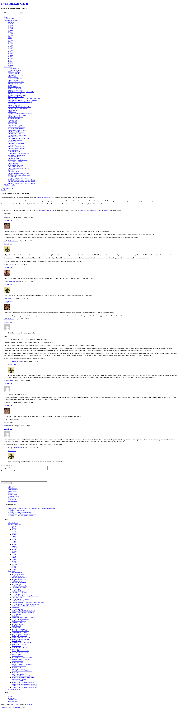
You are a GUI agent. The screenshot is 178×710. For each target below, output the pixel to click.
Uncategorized (12, 501)
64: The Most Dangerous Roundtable (23, 677)
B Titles (14, 529)
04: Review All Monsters (19, 577)
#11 (9, 447)
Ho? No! (3, 190)
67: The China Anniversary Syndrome (23, 682)
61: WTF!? (15, 672)
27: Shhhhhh (15, 616)
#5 (5, 298)
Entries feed (11, 698)
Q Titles (14, 554)
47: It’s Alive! (16, 649)
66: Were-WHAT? (17, 681)
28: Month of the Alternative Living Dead (24, 617)
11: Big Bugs (16, 589)
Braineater (11, 319)
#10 (5, 425)
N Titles (14, 549)
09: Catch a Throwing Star (19, 586)
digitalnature (14, 704)
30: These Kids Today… (19, 621)
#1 (5, 217)
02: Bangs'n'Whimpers (18, 574)
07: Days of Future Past (19, 582)
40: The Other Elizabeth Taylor (21, 637)
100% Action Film (7, 188)
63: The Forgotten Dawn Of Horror (22, 676)
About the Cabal (13, 523)
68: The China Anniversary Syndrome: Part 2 (25, 684)
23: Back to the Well (18, 609)
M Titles (14, 548)
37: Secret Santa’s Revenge (20, 632)
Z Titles (14, 569)
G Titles (14, 538)
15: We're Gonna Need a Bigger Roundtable (25, 596)
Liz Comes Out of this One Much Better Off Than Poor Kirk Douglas (34, 508)
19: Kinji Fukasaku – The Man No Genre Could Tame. (28, 602)
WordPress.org (12, 701)
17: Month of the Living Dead (20, 599)
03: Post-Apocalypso (18, 576)
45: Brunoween (16, 646)
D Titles (14, 533)
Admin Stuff (11, 486)
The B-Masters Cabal (14, 3)
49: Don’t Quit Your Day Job (20, 652)
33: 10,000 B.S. (16, 626)
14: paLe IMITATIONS (19, 594)
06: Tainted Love (17, 581)
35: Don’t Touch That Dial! (20, 629)
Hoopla (10, 493)
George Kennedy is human (27, 515)
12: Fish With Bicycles (18, 591)
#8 (5, 380)
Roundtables (11, 571)
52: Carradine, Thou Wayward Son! (22, 657)
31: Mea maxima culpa (18, 622)
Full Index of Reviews (14, 524)
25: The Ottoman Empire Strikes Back (23, 612)
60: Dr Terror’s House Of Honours (22, 671)
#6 (5, 319)
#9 (5, 402)
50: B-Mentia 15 (17, 654)
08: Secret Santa (16, 584)
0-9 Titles (14, 526)
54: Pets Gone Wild (17, 661)
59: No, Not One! (18, 669)
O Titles (14, 551)
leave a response (97, 210)
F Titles (14, 536)
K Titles (14, 544)
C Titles (14, 531)
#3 (5, 264)
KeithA (10, 298)
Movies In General (13, 496)
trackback (107, 210)
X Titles (14, 566)
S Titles (14, 558)
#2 (5, 241)
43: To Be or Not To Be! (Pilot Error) (23, 642)
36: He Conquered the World (20, 631)
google (10, 508)
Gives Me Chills (13, 489)
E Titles (14, 534)
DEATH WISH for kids (24, 512)
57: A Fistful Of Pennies (19, 666)
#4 (5, 281)
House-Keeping (12, 494)
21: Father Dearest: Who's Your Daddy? (23, 606)
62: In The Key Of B (18, 674)
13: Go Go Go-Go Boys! (19, 592)
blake (9, 264)
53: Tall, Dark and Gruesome (20, 659)
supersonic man (12, 514)
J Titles (14, 543)
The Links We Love (14, 689)
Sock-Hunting (12, 499)
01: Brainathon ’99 (17, 572)
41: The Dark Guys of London (21, 639)
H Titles (14, 539)
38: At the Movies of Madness (20, 634)
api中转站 (11, 510)
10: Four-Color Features (19, 587)
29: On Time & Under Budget (20, 619)
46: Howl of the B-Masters (20, 647)
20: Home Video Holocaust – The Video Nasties (26, 604)
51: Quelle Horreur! (17, 656)
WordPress (29, 704)
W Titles (14, 564)
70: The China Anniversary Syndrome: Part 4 (25, 687)
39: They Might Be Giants (19, 636)
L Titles (14, 546)
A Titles (14, 528)
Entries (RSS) (5, 707)
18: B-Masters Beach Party (20, 601)
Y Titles (14, 567)
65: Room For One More (19, 679)
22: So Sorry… (16, 607)
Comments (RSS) (17, 707)
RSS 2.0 (83, 210)
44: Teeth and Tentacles (19, 644)
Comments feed (12, 699)
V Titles (14, 562)
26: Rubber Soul (17, 614)
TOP (23, 707)
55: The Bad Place (17, 662)
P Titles (14, 553)
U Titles (14, 561)
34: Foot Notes (16, 627)
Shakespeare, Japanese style (27, 514)
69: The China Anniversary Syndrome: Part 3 (25, 686)
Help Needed (12, 491)
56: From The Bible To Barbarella (22, 664)
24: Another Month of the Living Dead (23, 611)
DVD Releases (12, 488)
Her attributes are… (22, 510)
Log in (10, 696)
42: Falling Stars (16, 641)
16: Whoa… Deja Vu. (18, 597)
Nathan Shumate (13, 241)
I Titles (14, 541)
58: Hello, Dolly (16, 667)
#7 (9, 361)
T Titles (14, 559)
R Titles (14, 556)
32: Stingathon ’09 (17, 624)
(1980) (46, 197)
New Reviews (46, 210)
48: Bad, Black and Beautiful (20, 651)
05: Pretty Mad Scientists (19, 579)
